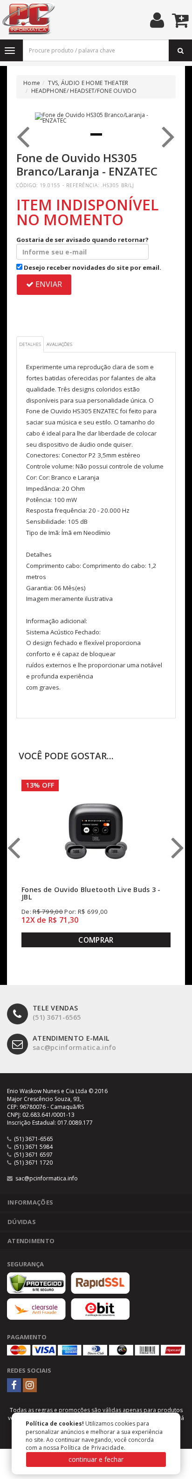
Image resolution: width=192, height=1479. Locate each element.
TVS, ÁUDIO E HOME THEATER (88, 83)
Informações (30, 1202)
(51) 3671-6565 (57, 1012)
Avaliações (59, 344)
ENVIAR (48, 284)
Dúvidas (21, 1221)
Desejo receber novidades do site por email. (91, 267)
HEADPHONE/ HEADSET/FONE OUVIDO (84, 91)
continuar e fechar (96, 1459)
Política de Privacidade (92, 1448)
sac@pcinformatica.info (75, 1043)
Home (31, 83)
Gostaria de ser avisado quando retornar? (82, 239)
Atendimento (31, 1241)
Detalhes (30, 344)
